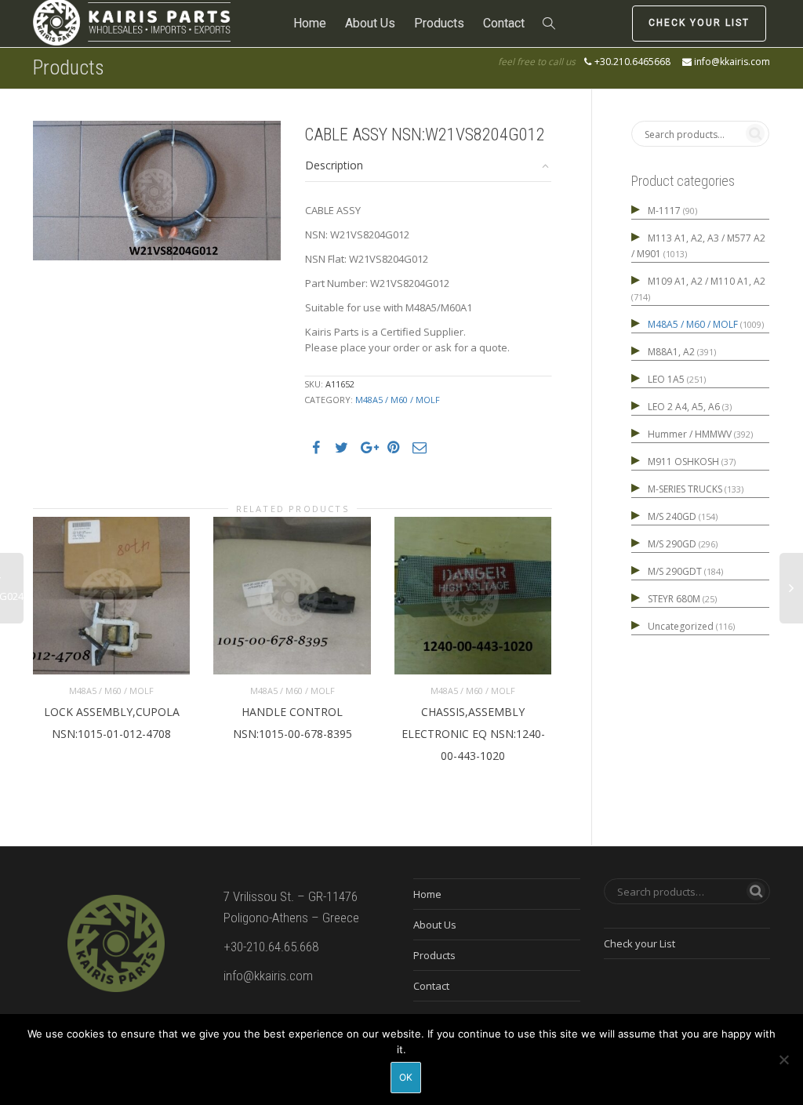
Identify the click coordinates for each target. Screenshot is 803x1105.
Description (334, 165)
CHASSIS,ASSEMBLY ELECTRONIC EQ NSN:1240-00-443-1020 (473, 733)
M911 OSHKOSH (683, 461)
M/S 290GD (672, 544)
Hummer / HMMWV (690, 434)
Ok (405, 1077)
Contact (504, 23)
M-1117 (664, 210)
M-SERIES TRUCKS (685, 489)
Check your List (699, 22)
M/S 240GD (672, 516)
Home (309, 23)
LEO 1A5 (666, 379)
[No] (783, 1059)
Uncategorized (681, 626)
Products (439, 23)
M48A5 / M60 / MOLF (397, 399)
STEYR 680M (674, 598)
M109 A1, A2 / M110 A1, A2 (706, 281)
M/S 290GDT (675, 571)
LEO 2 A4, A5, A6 (684, 406)
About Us (370, 23)
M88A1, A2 (671, 351)
